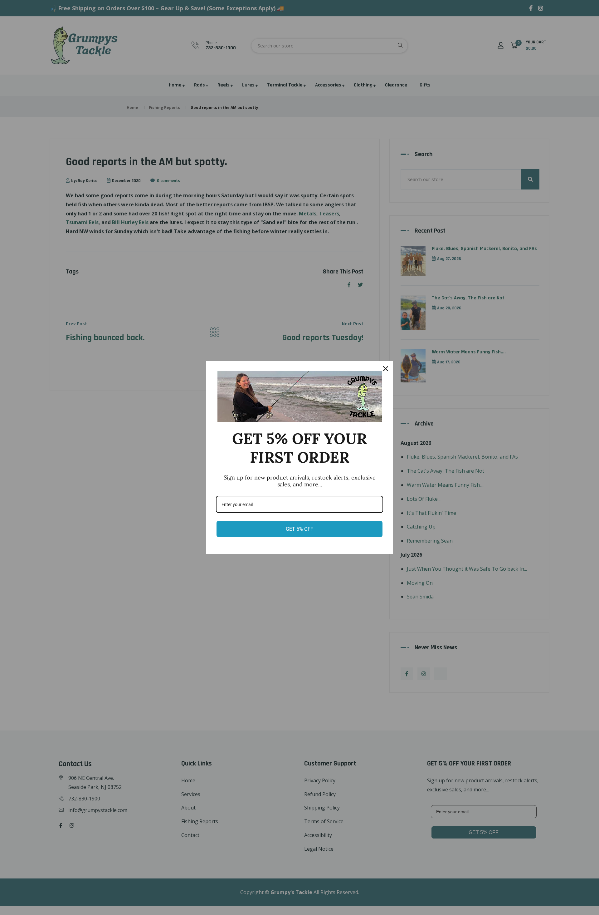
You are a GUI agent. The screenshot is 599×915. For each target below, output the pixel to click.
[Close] (385, 368)
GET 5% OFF (299, 529)
